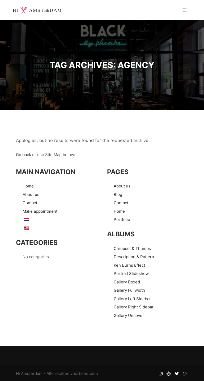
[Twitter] (176, 373)
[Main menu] (184, 10)
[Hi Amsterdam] (37, 10)
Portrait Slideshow (131, 273)
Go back (23, 154)
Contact (30, 202)
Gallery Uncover (129, 315)
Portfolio (122, 219)
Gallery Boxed (127, 281)
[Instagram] (160, 373)
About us (31, 194)
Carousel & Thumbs (132, 248)
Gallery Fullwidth (129, 290)
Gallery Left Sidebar (132, 298)
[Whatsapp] (184, 373)
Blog (118, 194)
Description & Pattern (134, 256)
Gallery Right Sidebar (134, 306)
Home (28, 186)
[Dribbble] (168, 373)
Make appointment (40, 211)
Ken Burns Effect (129, 265)
